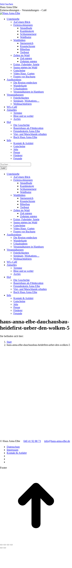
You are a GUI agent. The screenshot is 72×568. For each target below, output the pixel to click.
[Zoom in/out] (11, 544)
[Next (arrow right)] (4, 547)
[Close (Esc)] (1, 544)
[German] (67, 5)
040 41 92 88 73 (32, 441)
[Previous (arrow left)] (1, 547)
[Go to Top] (36, 540)
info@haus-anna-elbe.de (57, 441)
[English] (70, 5)
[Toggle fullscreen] (8, 544)
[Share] (4, 544)
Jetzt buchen (6, 4)
